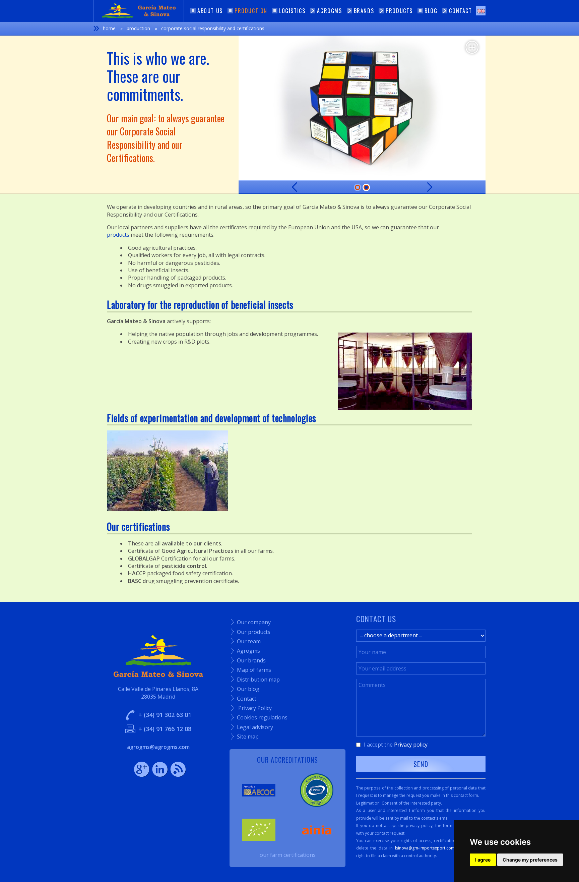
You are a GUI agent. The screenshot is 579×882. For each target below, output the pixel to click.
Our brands (248, 660)
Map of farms (251, 669)
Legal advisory (252, 727)
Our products (250, 632)
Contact (243, 698)
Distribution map (255, 679)
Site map (245, 736)
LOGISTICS (292, 11)
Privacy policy (411, 744)
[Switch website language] (481, 10)
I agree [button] (483, 860)
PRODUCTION (251, 11)
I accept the (396, 744)
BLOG (431, 11)
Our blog (245, 689)
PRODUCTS (399, 11)
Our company (251, 622)
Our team (246, 641)
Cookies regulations (259, 717)
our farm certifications (288, 855)
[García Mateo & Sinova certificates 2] (362, 108)
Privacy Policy (251, 708)
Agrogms (245, 650)
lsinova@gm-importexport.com (425, 848)
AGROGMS (329, 11)
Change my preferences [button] (530, 860)
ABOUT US (210, 11)
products (118, 234)
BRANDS (364, 11)
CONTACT (460, 11)
